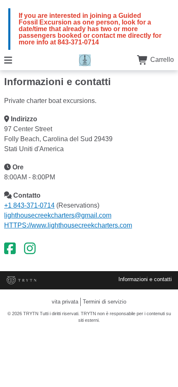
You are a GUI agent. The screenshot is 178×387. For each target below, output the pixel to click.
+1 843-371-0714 (29, 205)
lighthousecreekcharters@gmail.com (57, 215)
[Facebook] (10, 249)
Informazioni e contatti (145, 279)
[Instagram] (30, 249)
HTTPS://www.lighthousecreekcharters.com (68, 225)
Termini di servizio (104, 302)
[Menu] (8, 59)
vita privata (65, 302)
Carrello (161, 59)
